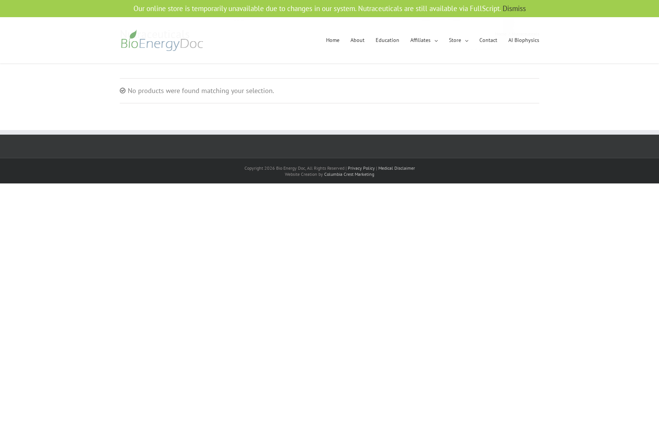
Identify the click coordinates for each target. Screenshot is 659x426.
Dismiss (514, 8)
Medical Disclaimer (396, 168)
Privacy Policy (361, 168)
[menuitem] (338, 40)
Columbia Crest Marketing (349, 174)
